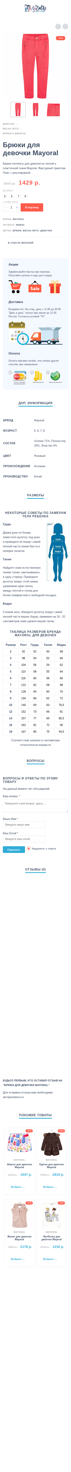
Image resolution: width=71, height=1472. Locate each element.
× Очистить (10, 202)
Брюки (17, 230)
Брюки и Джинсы (14, 133)
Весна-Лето (11, 129)
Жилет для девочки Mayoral (19, 1238)
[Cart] (63, 8)
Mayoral (18, 219)
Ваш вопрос (11, 796)
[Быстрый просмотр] (13, 1181)
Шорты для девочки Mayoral (19, 1166)
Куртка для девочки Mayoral (51, 1166)
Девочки (9, 124)
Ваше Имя (10, 818)
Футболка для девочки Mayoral (51, 1238)
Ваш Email (10, 833)
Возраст (8, 191)
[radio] (5, 196)
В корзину (32, 207)
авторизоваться (13, 1097)
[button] (6, 8)
